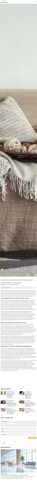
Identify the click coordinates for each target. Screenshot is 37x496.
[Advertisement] (18, 379)
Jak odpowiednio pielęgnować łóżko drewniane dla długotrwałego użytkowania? (28, 395)
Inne (2, 269)
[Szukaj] (2, 443)
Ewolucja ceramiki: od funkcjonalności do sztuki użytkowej (30, 411)
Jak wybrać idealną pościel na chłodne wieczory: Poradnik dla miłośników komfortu (17, 475)
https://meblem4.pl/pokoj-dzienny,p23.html (9, 320)
